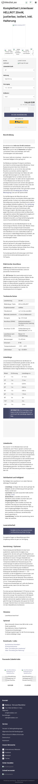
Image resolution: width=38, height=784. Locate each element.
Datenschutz (6, 737)
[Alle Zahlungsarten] (19, 767)
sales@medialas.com (11, 717)
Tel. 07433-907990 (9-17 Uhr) (13, 708)
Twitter (7, 758)
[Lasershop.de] (8, 2)
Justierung (30, 204)
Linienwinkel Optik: (8, 66)
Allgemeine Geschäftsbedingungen (12, 731)
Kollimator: (6, 93)
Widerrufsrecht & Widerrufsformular (13, 734)
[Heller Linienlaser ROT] (19, 36)
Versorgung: (6, 84)
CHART (13, 494)
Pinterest (8, 755)
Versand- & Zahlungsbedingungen (12, 728)
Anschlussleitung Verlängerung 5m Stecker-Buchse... (27, 678)
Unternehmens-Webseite (12, 749)
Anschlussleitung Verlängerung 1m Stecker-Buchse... (10, 678)
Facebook (8, 752)
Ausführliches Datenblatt (12, 644)
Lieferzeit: (6, 63)
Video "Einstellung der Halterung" (14, 650)
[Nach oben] (34, 781)
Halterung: (6, 75)
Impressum (5, 740)
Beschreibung (8, 135)
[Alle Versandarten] (19, 774)
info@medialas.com (11, 713)
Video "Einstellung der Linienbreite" (15, 648)
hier (29, 532)
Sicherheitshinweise (11, 646)
